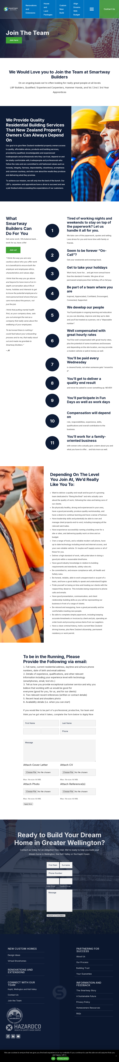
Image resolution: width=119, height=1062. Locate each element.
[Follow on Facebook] (8, 1036)
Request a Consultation (56, 915)
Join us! (13, 250)
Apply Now (28, 804)
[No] (116, 1056)
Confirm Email (46, 736)
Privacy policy (63, 1058)
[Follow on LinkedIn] (13, 1036)
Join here (14, 40)
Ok (53, 1058)
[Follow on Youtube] (18, 1036)
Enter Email (27, 736)
